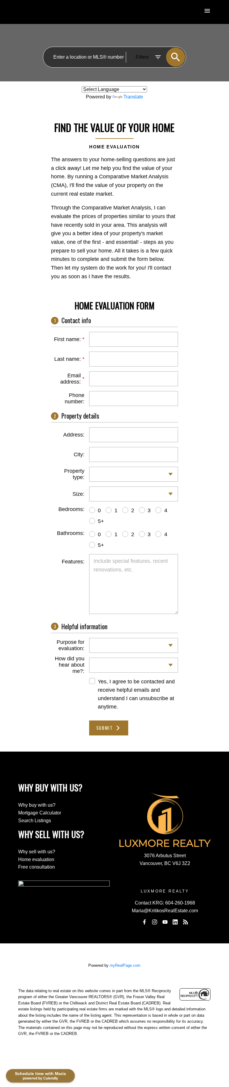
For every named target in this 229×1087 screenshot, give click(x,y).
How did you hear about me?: (69, 665)
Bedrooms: (71, 509)
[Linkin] (175, 922)
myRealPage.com (125, 965)
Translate (133, 96)
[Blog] (185, 922)
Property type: (74, 474)
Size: (78, 494)
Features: (73, 562)
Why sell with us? (36, 851)
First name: (67, 339)
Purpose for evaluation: (70, 645)
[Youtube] (165, 922)
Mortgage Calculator (39, 812)
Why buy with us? (36, 805)
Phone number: (74, 398)
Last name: (67, 359)
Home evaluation (36, 859)
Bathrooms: (70, 533)
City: (79, 454)
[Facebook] (144, 922)
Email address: (70, 379)
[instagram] (155, 922)
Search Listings (34, 820)
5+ (101, 521)
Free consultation (36, 866)
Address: (73, 435)
